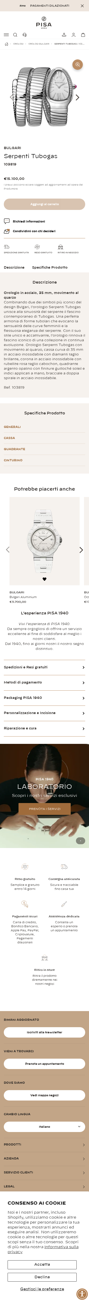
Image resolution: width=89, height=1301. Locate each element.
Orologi (18, 44)
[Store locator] (63, 35)
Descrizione (14, 267)
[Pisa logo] (44, 22)
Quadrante (14, 449)
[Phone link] (25, 35)
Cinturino (13, 460)
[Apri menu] (6, 35)
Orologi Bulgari (38, 44)
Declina (42, 1277)
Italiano (44, 1126)
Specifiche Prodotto (50, 267)
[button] (16, 35)
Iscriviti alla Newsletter (44, 1032)
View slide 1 (80, 840)
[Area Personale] (73, 35)
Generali (12, 427)
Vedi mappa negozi (44, 1095)
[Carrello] (82, 35)
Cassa (9, 438)
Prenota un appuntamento (44, 1063)
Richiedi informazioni (29, 221)
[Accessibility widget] (82, 1294)
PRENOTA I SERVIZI (44, 809)
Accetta (42, 1264)
